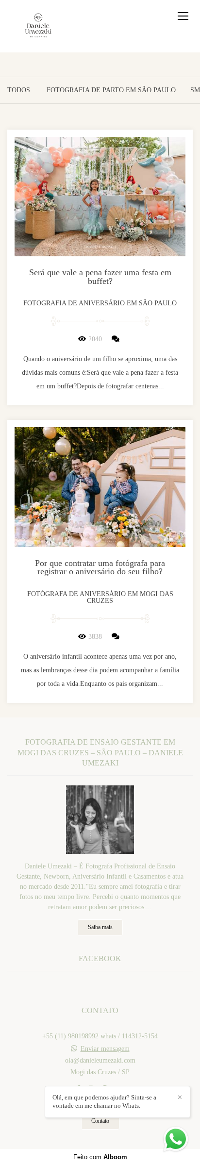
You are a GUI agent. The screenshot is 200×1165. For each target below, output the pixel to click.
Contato (100, 1121)
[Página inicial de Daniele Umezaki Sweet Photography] (38, 26)
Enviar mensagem (105, 1049)
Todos (18, 90)
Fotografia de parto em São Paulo (111, 90)
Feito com (100, 1157)
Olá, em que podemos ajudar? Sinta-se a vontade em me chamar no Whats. (104, 1101)
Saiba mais (100, 927)
